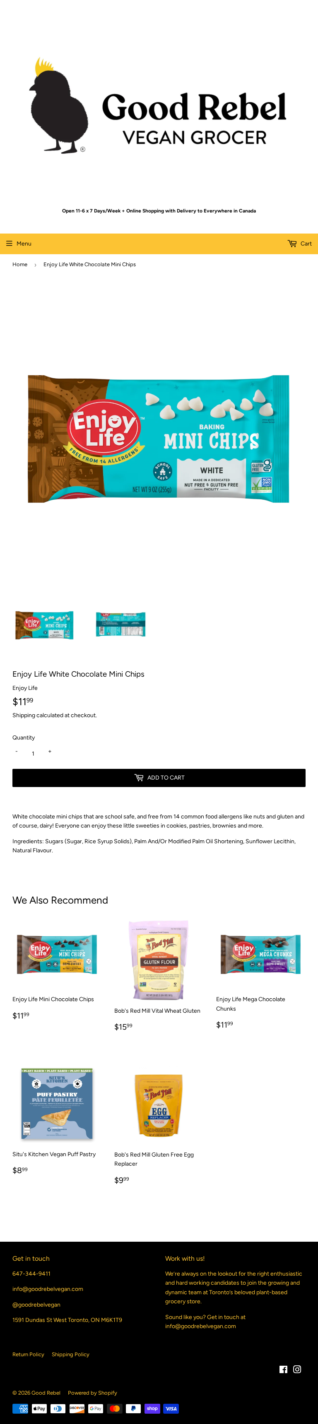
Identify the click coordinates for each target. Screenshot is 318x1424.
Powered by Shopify (92, 1393)
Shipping (23, 715)
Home (19, 264)
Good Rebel (45, 1393)
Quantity (23, 737)
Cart (305, 243)
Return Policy (28, 1354)
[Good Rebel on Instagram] (297, 1370)
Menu (24, 243)
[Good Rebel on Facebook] (283, 1370)
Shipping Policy (70, 1354)
